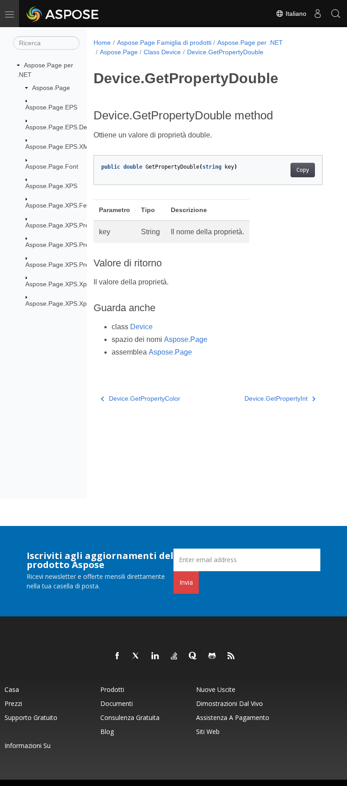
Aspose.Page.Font (51, 166)
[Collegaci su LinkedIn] (155, 656)
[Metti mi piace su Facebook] (117, 656)
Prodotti (112, 689)
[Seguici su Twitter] (136, 656)
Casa (12, 689)
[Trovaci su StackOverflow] (174, 656)
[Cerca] (335, 13)
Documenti (116, 703)
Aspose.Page (51, 87)
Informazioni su (28, 745)
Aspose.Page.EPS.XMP (59, 146)
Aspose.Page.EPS (51, 107)
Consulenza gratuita (129, 717)
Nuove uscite (215, 689)
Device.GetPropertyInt (276, 398)
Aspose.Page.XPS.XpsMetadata (71, 284)
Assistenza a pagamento (232, 717)
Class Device (162, 52)
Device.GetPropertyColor (144, 398)
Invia (186, 582)
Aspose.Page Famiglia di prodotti (164, 42)
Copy (302, 170)
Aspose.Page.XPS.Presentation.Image (80, 244)
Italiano (295, 13)
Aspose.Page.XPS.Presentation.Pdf (76, 264)
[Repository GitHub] (212, 656)
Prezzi (13, 703)
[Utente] (318, 13)
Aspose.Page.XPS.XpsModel (66, 303)
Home (102, 42)
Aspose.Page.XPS (51, 185)
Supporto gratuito (31, 717)
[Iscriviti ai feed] (231, 656)
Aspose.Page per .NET (250, 42)
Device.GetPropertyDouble (225, 52)
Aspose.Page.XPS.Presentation (70, 225)
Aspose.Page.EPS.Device (61, 127)
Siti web (208, 731)
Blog (107, 731)
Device (141, 327)
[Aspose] (63, 13)
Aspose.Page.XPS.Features (65, 205)
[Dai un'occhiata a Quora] (193, 656)
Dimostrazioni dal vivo (229, 703)
